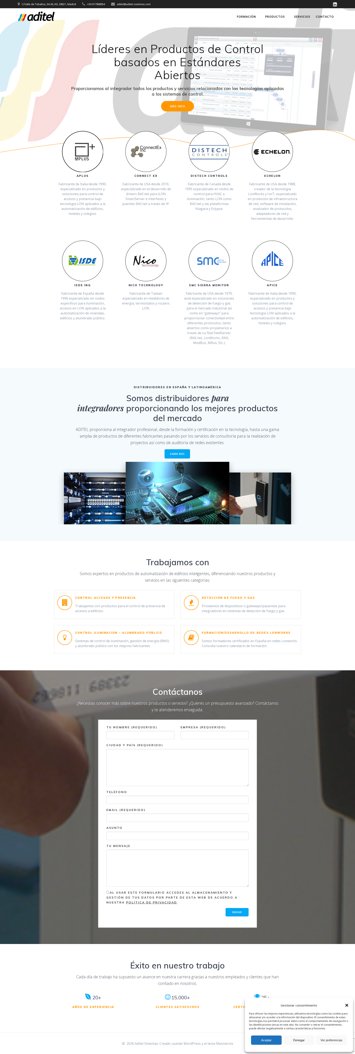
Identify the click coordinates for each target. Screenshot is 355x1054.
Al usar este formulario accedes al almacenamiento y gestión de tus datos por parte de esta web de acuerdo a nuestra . (171, 897)
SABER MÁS (177, 454)
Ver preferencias (331, 1040)
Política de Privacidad (151, 902)
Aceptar (266, 1040)
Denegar (299, 1040)
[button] (347, 1005)
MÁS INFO (177, 106)
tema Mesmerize (220, 1043)
